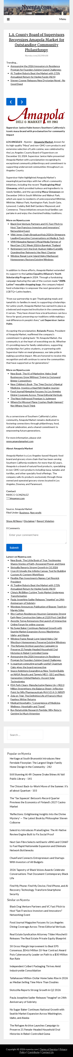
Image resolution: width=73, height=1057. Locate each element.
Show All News (14, 521)
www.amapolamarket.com (19, 441)
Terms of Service (49, 1049)
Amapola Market (43, 141)
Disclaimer (29, 521)
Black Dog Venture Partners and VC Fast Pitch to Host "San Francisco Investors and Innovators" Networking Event (37, 227)
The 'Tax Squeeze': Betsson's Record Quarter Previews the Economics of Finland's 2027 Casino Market (38, 802)
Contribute (34, 1052)
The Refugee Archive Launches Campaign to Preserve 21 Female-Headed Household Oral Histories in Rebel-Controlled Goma (34, 649)
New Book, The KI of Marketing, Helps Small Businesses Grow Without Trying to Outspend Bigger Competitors (35, 377)
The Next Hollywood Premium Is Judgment (33, 398)
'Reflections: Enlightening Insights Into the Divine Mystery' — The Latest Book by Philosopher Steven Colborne (38, 818)
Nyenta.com (36, 7)
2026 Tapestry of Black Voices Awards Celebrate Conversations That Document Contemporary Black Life (39, 874)
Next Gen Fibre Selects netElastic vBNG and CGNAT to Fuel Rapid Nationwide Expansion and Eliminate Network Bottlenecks (39, 846)
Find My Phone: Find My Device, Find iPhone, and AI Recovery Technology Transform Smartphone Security (39, 890)
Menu (62, 19)
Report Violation (45, 521)
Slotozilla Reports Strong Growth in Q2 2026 (34, 567)
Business (24, 512)
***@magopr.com (15, 498)
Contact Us (47, 1052)
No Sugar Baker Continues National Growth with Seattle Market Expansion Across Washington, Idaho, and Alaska (36, 632)
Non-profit (35, 512)
